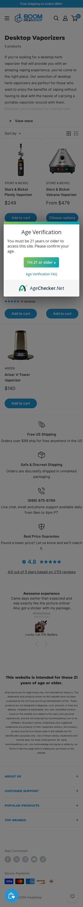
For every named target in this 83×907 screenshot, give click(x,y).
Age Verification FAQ (41, 274)
